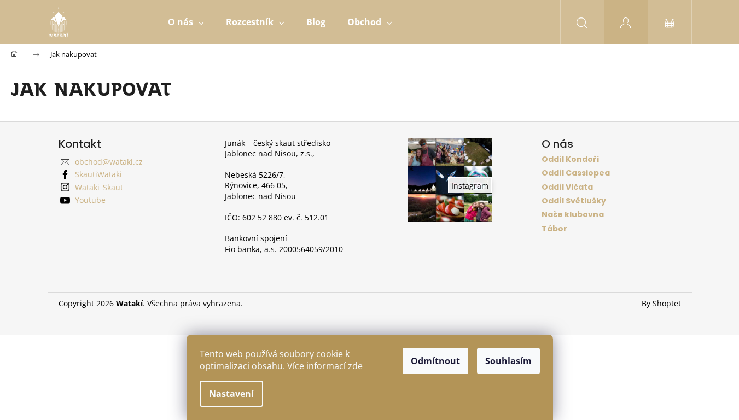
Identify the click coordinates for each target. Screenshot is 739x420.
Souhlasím (508, 361)
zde (355, 366)
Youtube (90, 200)
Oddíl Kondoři (570, 159)
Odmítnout (435, 361)
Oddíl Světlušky (574, 201)
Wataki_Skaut (99, 187)
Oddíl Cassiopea (576, 173)
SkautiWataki (98, 174)
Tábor (554, 229)
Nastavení (231, 394)
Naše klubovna (573, 215)
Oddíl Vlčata (567, 187)
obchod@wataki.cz (109, 161)
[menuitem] (186, 22)
